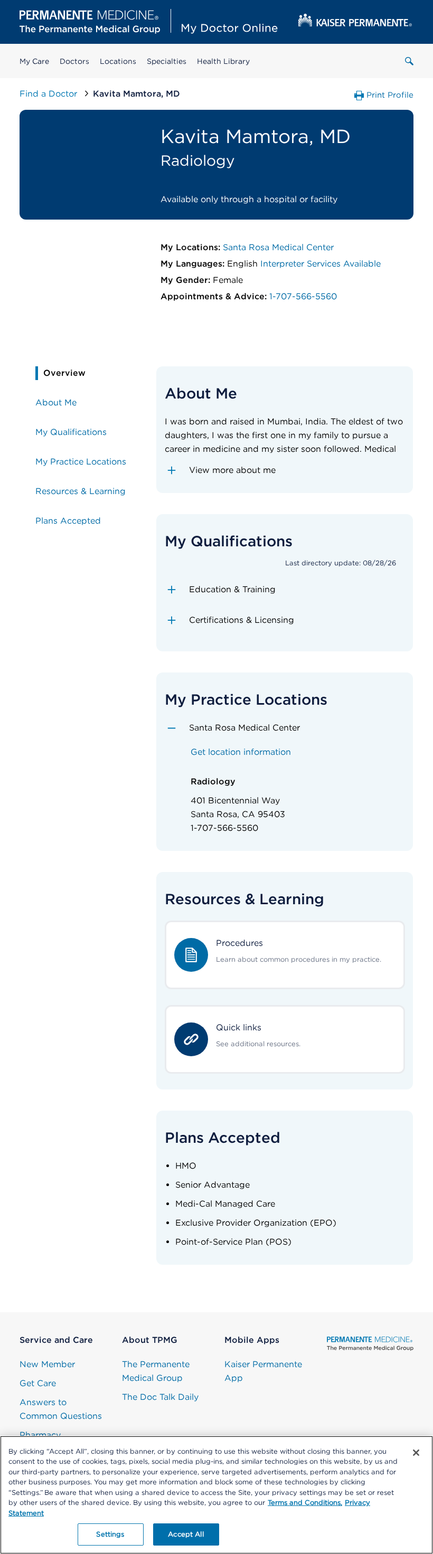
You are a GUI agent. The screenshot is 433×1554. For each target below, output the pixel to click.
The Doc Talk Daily (160, 1397)
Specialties (166, 61)
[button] (285, 470)
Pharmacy (40, 1435)
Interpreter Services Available (320, 264)
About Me (56, 402)
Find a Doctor (50, 94)
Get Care (38, 1383)
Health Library (223, 61)
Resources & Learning (80, 491)
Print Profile (389, 95)
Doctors (74, 61)
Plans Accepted (68, 521)
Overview (64, 373)
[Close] (416, 1452)
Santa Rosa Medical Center (278, 247)
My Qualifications (71, 432)
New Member (47, 1364)
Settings (110, 1534)
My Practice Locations (80, 462)
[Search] (409, 61)
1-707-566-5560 (303, 296)
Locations (118, 61)
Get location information (241, 752)
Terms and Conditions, (305, 1502)
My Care (34, 61)
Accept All (185, 1534)
